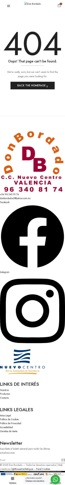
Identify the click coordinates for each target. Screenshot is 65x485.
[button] (59, 5)
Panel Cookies (43, 469)
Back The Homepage (31, 85)
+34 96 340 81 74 (9, 194)
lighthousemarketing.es (22, 469)
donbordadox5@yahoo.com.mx (15, 198)
